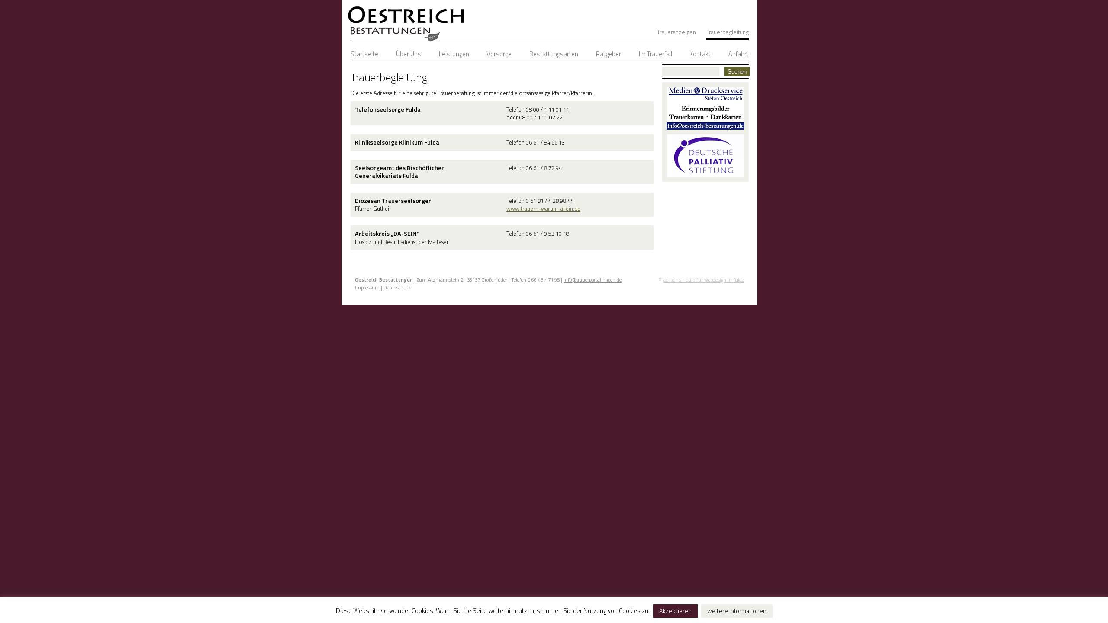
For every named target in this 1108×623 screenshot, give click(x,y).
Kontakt (700, 54)
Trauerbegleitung (727, 32)
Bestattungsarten (553, 54)
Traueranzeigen (676, 32)
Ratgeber (608, 54)
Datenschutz (397, 287)
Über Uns (408, 54)
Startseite (364, 54)
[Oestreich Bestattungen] (403, 21)
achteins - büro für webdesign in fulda (703, 279)
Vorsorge (499, 54)
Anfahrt (738, 54)
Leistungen (454, 54)
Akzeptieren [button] (675, 610)
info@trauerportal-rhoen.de (593, 279)
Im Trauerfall (655, 54)
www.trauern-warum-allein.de (543, 208)
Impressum (367, 287)
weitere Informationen (737, 610)
